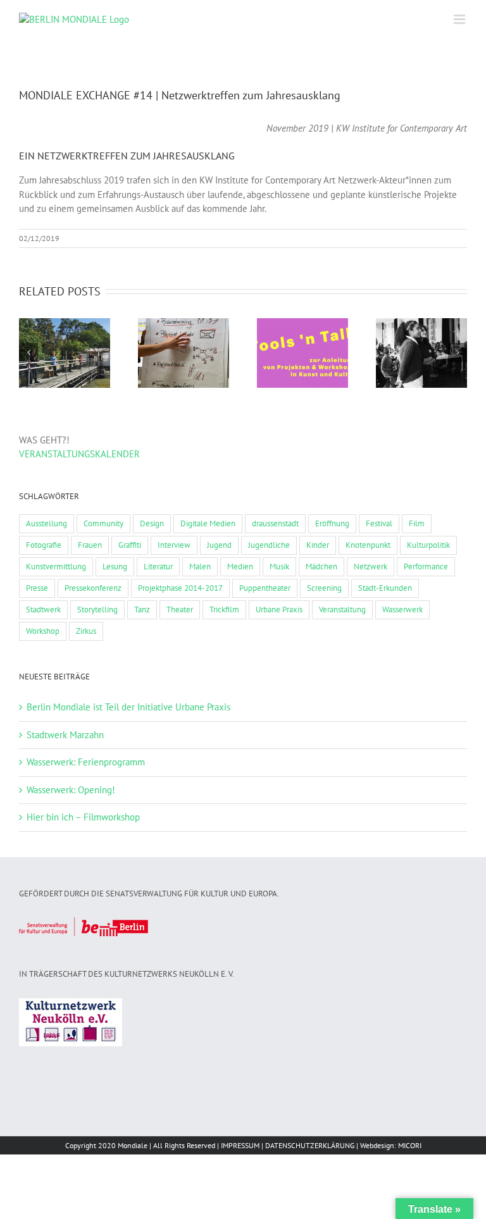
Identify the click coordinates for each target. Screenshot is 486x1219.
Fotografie (43, 545)
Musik (279, 566)
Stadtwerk (43, 609)
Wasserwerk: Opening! (71, 790)
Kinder (317, 545)
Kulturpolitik (428, 545)
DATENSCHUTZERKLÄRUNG (309, 1145)
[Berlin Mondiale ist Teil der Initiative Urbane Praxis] (64, 353)
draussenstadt (275, 523)
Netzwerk (370, 566)
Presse (37, 588)
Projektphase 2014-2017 (180, 588)
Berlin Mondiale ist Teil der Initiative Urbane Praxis (128, 707)
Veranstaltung (342, 609)
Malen (200, 566)
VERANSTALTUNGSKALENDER (79, 454)
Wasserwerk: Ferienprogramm (86, 762)
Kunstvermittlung (56, 566)
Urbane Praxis (279, 609)
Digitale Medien (207, 523)
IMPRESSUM (240, 1145)
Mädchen (321, 566)
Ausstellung (46, 523)
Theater (179, 609)
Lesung (115, 566)
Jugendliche (269, 545)
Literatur (158, 566)
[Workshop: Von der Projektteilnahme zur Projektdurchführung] (302, 353)
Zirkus (86, 631)
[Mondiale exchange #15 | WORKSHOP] (183, 353)
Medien (240, 566)
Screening (324, 588)
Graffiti (129, 545)
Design (152, 523)
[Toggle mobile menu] (460, 19)
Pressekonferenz (93, 588)
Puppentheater (264, 588)
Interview (174, 545)
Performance (426, 566)
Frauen (90, 545)
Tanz (142, 609)
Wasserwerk (402, 609)
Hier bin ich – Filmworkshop (83, 817)
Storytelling (97, 609)
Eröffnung (332, 523)
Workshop (42, 631)
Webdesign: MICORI (390, 1145)
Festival (379, 523)
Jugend (219, 545)
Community (103, 523)
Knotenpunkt (368, 545)
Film (417, 523)
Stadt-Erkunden (385, 588)
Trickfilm (224, 609)
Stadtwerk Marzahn (65, 735)
